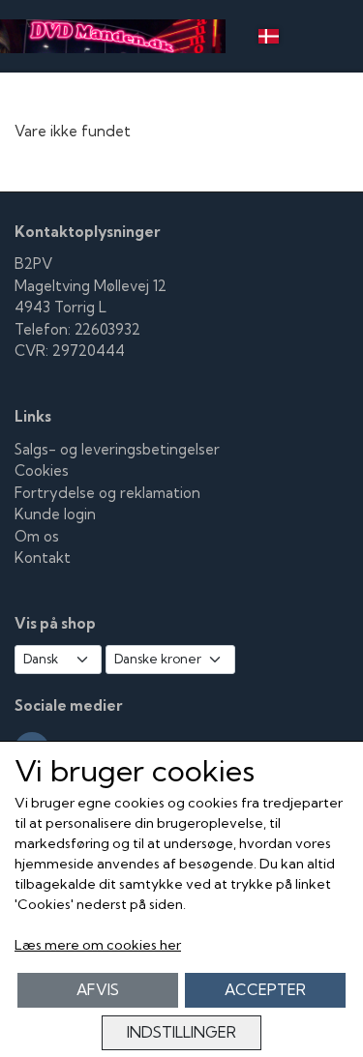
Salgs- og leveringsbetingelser (117, 449)
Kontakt (43, 557)
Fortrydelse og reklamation (107, 493)
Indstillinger (181, 1032)
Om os (37, 536)
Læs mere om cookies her (98, 945)
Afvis (97, 990)
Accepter (265, 990)
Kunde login (55, 514)
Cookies (42, 470)
